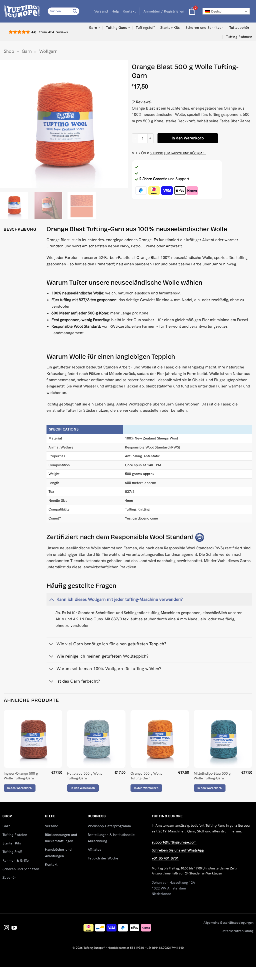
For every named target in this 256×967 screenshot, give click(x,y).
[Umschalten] (51, 599)
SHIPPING (156, 153)
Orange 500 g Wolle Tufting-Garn (146, 775)
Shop (9, 51)
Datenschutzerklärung (238, 931)
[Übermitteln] (75, 11)
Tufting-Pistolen (14, 834)
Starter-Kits (170, 27)
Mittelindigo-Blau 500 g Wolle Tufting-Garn (212, 775)
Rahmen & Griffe (15, 860)
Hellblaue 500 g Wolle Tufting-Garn (84, 775)
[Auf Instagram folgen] (6, 928)
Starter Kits (11, 843)
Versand (101, 11)
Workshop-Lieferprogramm (109, 826)
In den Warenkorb (188, 138)
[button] (164, 11)
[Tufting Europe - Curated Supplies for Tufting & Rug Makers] (22, 11)
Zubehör (9, 877)
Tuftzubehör (239, 27)
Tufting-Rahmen (239, 37)
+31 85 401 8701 (165, 858)
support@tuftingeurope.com (174, 842)
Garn (93, 27)
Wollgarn (48, 51)
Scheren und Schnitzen (205, 27)
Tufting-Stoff (12, 851)
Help (115, 11)
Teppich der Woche (103, 858)
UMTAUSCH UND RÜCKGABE (186, 153)
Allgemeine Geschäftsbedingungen (229, 922)
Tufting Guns (116, 27)
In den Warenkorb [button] (19, 788)
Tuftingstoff (145, 27)
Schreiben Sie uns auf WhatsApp (178, 850)
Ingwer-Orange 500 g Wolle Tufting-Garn (21, 775)
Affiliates (94, 849)
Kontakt (129, 11)
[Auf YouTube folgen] (14, 928)
